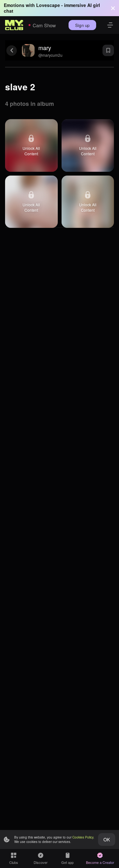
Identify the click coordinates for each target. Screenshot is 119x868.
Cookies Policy (82, 837)
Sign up (82, 25)
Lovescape (48, 5)
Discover (41, 862)
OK (106, 839)
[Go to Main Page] (14, 25)
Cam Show (44, 25)
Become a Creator (100, 862)
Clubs (13, 862)
